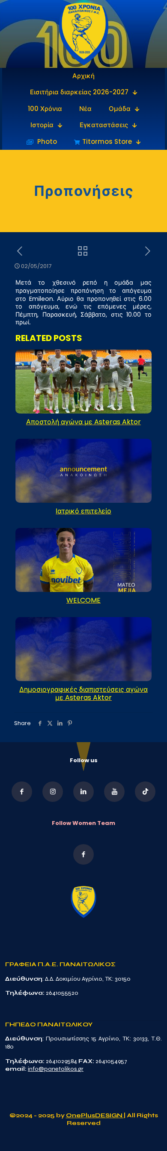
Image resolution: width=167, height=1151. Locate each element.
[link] (83, 34)
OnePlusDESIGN (95, 1115)
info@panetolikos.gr (56, 1068)
